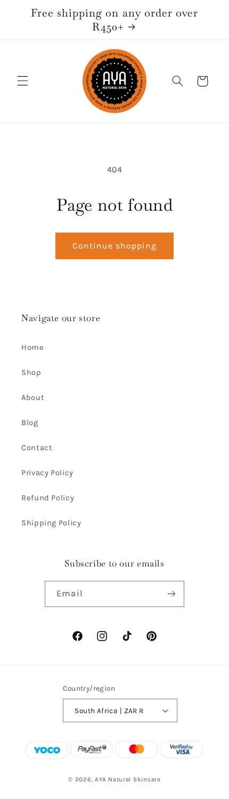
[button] (22, 81)
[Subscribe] (171, 594)
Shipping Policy (51, 523)
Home (32, 347)
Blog (29, 422)
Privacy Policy (47, 472)
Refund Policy (47, 497)
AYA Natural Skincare (128, 779)
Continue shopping (114, 246)
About (32, 397)
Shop (31, 372)
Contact (36, 447)
